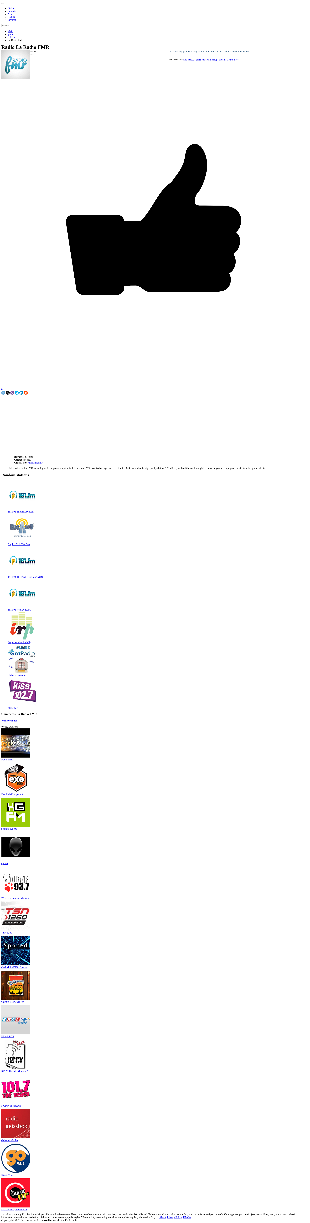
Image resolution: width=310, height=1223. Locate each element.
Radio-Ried (7, 759)
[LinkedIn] (21, 393)
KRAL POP (7, 1036)
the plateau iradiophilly (19, 642)
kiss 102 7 (13, 707)
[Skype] (17, 393)
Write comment (9, 720)
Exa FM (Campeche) (12, 794)
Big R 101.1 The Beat (19, 544)
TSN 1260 (6, 932)
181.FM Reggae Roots (19, 609)
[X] (8, 393)
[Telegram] (3, 393)
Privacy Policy (174, 1217)
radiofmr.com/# (35, 462)
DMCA (187, 1217)
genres (11, 34)
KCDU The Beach (11, 1105)
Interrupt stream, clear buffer (223, 59)
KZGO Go (7, 1175)
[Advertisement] (39, 402)
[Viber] (12, 393)
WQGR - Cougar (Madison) (15, 898)
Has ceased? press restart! (196, 59)
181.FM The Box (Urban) (21, 511)
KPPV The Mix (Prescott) (14, 1071)
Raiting (11, 17)
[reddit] (26, 393)
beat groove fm (9, 828)
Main (10, 31)
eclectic (11, 37)
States (11, 8)
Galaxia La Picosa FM (12, 1001)
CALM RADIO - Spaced (14, 967)
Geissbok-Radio (9, 1140)
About (162, 1217)
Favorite (12, 19)
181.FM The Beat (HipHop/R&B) (25, 577)
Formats (12, 11)
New (10, 14)
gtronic (4, 863)
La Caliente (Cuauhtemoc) (14, 1209)
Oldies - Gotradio (17, 675)
